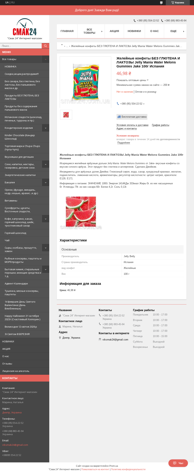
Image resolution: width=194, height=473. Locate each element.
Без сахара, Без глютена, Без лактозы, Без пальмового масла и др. (22, 85)
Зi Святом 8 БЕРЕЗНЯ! (17, 334)
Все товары (9, 59)
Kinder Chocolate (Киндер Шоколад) (20, 136)
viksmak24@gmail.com (15, 444)
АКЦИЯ (6, 348)
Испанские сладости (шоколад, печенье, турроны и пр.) (23, 118)
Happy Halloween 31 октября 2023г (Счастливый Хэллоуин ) (22, 317)
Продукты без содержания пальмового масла (21, 108)
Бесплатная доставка (134, 116)
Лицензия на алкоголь (15, 371)
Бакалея (10, 182)
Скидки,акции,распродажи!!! (22, 74)
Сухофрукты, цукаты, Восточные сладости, (17, 209)
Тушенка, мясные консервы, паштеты (22, 292)
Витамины (11, 200)
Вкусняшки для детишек (19, 156)
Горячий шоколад (15, 233)
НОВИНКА (10, 66)
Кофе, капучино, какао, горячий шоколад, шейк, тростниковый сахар (19, 222)
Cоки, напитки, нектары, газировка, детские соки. (20, 165)
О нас (5, 356)
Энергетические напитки (20, 175)
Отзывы (7, 363)
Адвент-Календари (16, 283)
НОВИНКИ (8, 341)
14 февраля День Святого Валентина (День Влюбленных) (20, 305)
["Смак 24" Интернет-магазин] (24, 27)
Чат (181, 463)
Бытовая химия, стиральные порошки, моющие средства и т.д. (23, 273)
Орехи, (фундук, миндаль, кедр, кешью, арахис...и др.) (21, 191)
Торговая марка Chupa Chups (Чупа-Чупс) (22, 147)
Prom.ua (113, 466)
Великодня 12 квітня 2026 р (21, 326)
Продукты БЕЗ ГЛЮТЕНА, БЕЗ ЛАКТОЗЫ (22, 97)
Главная (67, 31)
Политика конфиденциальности (128, 469)
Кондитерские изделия (19, 128)
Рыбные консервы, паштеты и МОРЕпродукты (23, 260)
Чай (7, 240)
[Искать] (45, 46)
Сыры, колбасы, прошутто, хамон (21, 249)
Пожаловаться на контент (95, 469)
